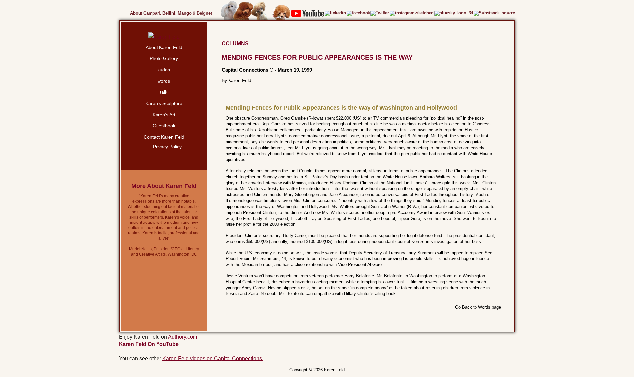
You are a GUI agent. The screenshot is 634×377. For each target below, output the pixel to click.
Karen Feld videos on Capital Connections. (212, 358)
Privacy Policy (167, 146)
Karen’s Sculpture (163, 103)
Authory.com (182, 337)
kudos (164, 69)
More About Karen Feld (163, 186)
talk (163, 92)
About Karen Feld (164, 47)
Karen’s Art (164, 114)
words (164, 81)
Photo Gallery (164, 58)
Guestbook (164, 125)
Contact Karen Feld (164, 137)
